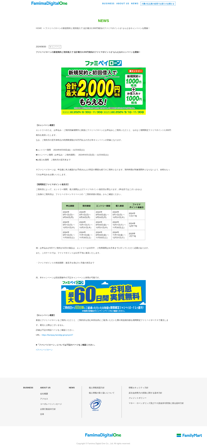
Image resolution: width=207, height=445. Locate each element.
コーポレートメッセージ (51, 404)
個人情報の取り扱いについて (101, 393)
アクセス (44, 399)
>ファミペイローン (44, 350)
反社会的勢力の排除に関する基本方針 (145, 393)
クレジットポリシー (137, 398)
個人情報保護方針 (97, 388)
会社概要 (44, 394)
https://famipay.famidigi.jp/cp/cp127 (57, 335)
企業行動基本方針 (48, 409)
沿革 (42, 414)
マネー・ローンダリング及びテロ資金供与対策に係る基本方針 (156, 403)
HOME (39, 28)
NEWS (72, 388)
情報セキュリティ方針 (138, 388)
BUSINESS (28, 388)
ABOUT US (45, 388)
